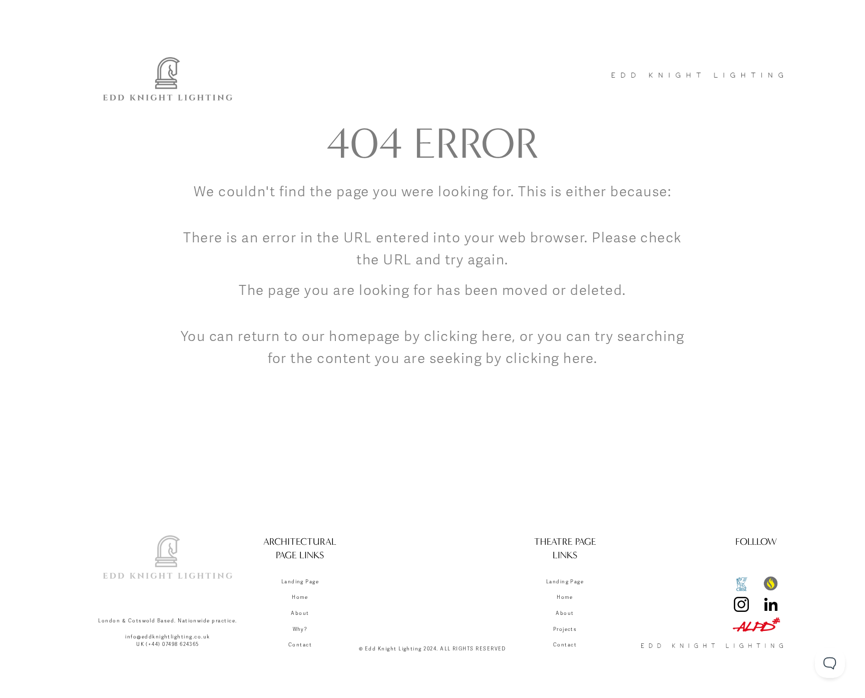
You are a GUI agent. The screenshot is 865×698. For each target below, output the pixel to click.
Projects (565, 629)
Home (300, 597)
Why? (300, 629)
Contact (300, 645)
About (300, 613)
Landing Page (300, 582)
